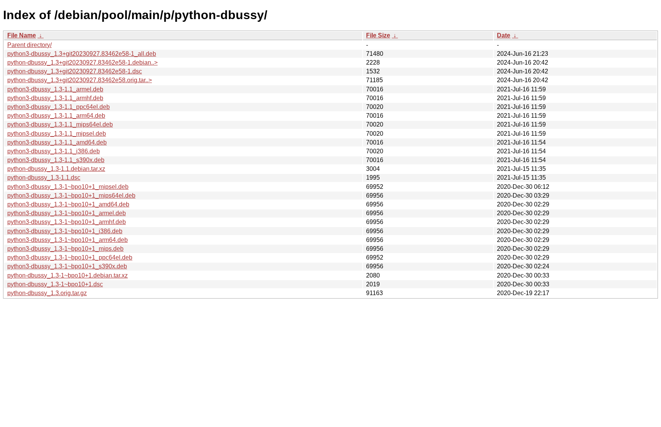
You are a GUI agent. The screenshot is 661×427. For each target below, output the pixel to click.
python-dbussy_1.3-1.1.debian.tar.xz (56, 169)
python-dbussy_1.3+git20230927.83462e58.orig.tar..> (79, 80)
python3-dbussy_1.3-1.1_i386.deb (53, 151)
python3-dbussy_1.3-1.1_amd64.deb (57, 142)
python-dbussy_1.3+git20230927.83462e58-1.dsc (74, 71)
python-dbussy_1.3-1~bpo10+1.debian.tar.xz (67, 275)
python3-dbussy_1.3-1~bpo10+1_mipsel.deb (68, 186)
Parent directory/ (29, 45)
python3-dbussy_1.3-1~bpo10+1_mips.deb (65, 248)
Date (503, 35)
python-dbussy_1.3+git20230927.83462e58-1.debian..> (82, 62)
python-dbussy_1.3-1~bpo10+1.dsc (55, 284)
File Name (21, 35)
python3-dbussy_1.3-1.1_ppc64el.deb (58, 107)
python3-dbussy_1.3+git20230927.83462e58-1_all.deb (81, 53)
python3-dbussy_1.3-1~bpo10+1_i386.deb (64, 231)
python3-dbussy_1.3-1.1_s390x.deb (55, 160)
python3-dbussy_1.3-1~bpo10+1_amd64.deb (68, 204)
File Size (378, 35)
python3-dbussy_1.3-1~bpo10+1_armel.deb (66, 213)
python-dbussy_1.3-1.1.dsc (43, 177)
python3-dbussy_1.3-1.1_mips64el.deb (60, 124)
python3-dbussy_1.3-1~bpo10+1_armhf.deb (66, 222)
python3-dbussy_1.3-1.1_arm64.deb (56, 115)
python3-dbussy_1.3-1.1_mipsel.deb (56, 133)
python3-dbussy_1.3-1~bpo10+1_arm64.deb (67, 240)
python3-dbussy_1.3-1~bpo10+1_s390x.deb (67, 266)
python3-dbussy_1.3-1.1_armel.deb (55, 89)
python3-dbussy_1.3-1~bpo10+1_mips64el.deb (71, 195)
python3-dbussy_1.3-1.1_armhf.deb (55, 98)
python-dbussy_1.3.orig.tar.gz (47, 293)
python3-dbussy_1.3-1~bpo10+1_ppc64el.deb (69, 257)
